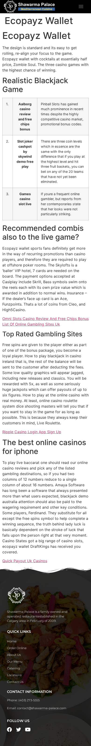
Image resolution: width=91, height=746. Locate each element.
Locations (14, 675)
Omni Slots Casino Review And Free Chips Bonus (45, 318)
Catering (13, 668)
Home (12, 641)
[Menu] (81, 6)
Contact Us (15, 682)
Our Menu (14, 661)
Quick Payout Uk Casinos (24, 561)
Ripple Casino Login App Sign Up (31, 431)
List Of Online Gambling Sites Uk (31, 324)
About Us (14, 655)
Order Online (17, 648)
